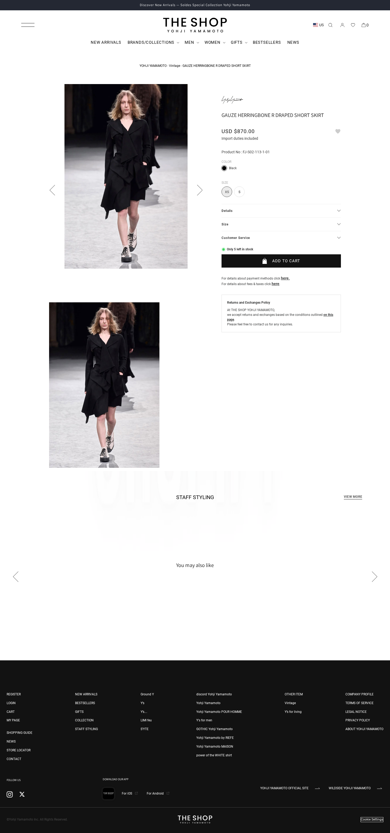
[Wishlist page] (353, 25)
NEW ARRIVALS (86, 694)
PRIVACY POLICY (357, 720)
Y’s (142, 703)
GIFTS (79, 712)
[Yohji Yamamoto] (232, 100)
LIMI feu (146, 720)
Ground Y (147, 694)
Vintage (174, 66)
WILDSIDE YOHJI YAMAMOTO (350, 788)
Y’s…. (144, 712)
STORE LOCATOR (19, 750)
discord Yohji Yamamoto (214, 694)
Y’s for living (293, 712)
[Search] (330, 25)
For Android (155, 793)
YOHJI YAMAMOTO (153, 66)
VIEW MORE (353, 497)
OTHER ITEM (294, 694)
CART (11, 712)
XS (227, 192)
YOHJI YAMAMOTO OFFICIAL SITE (284, 788)
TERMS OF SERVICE (359, 703)
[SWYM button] (338, 131)
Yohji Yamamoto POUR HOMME (219, 712)
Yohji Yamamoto (208, 703)
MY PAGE (13, 720)
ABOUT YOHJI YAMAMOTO (364, 729)
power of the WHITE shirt (214, 755)
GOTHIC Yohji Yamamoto (214, 729)
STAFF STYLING (86, 729)
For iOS (127, 793)
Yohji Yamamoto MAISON (214, 746)
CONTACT (14, 759)
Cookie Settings (372, 819)
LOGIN (11, 703)
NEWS (11, 741)
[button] (27, 25)
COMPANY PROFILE (359, 694)
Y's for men (204, 720)
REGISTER (14, 694)
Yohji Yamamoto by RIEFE (215, 738)
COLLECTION (84, 720)
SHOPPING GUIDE (19, 733)
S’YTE (145, 729)
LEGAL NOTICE (356, 712)
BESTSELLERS (85, 703)
